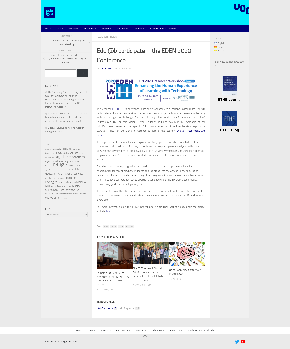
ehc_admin (105, 68)
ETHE (55, 170)
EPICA (121, 226)
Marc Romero (58, 186)
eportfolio (129, 226)
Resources (137, 28)
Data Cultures (65, 153)
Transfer (105, 28)
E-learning (63, 161)
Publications (88, 28)
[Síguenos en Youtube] (242, 342)
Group (58, 28)
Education (120, 28)
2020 (106, 226)
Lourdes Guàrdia (67, 182)
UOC (47, 198)
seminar (62, 194)
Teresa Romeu (79, 193)
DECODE (74, 153)
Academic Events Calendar (162, 28)
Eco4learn (73, 161)
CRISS (56, 153)
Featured (102, 37)
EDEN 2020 (119, 109)
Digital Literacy (51, 161)
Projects (72, 28)
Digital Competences (70, 157)
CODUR (66, 149)
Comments (109, 308)
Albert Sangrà (52, 149)
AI (46, 149)
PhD (57, 194)
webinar (54, 197)
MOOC (56, 189)
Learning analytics (58, 178)
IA (59, 174)
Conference (75, 149)
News (48, 28)
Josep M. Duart (71, 173)
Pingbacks (131, 308)
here (108, 211)
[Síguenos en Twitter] (237, 342)
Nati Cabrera (66, 190)
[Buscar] (82, 73)
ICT (62, 173)
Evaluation (62, 170)
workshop (63, 198)
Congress (48, 153)
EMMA (71, 166)
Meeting (68, 185)
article (60, 149)
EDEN (113, 226)
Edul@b (60, 165)
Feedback (69, 170)
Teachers (69, 194)
